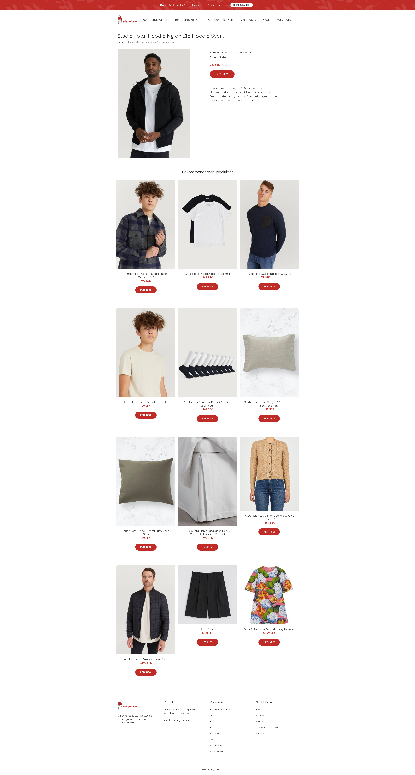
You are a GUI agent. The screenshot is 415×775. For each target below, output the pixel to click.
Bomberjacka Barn (220, 709)
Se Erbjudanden (241, 5)
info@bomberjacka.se (176, 720)
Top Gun (214, 739)
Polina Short (207, 629)
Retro (213, 727)
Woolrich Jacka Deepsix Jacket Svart (146, 659)
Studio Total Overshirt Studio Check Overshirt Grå (146, 275)
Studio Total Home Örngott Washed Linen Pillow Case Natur (269, 404)
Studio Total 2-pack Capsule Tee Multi (207, 273)
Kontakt (260, 715)
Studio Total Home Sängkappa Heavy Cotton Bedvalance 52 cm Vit (207, 532)
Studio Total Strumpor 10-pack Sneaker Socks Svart (207, 404)
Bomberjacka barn (221, 20)
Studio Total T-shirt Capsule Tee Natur (146, 402)
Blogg (267, 20)
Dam (212, 715)
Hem (120, 41)
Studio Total (246, 52)
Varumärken (285, 20)
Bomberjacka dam (188, 20)
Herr (212, 721)
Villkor (259, 721)
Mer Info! (222, 74)
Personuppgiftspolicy (268, 727)
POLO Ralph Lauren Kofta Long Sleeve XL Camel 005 (269, 517)
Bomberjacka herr (156, 20)
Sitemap (260, 733)
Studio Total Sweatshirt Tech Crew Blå (269, 273)
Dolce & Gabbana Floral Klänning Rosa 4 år (269, 629)
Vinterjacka (248, 20)
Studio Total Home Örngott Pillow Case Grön (146, 532)
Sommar (215, 733)
